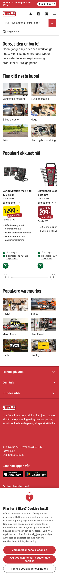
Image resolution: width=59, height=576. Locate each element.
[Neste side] (53, 277)
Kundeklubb (11, 393)
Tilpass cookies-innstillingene (29, 568)
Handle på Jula (13, 371)
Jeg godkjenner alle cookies (29, 550)
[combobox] (29, 23)
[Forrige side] (6, 277)
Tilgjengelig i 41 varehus (17, 257)
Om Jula (8, 382)
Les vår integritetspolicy (24, 541)
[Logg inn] (31, 14)
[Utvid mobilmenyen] (54, 14)
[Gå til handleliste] (39, 14)
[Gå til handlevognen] (46, 14)
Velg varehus (14, 31)
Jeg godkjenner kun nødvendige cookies (29, 559)
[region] (29, 532)
